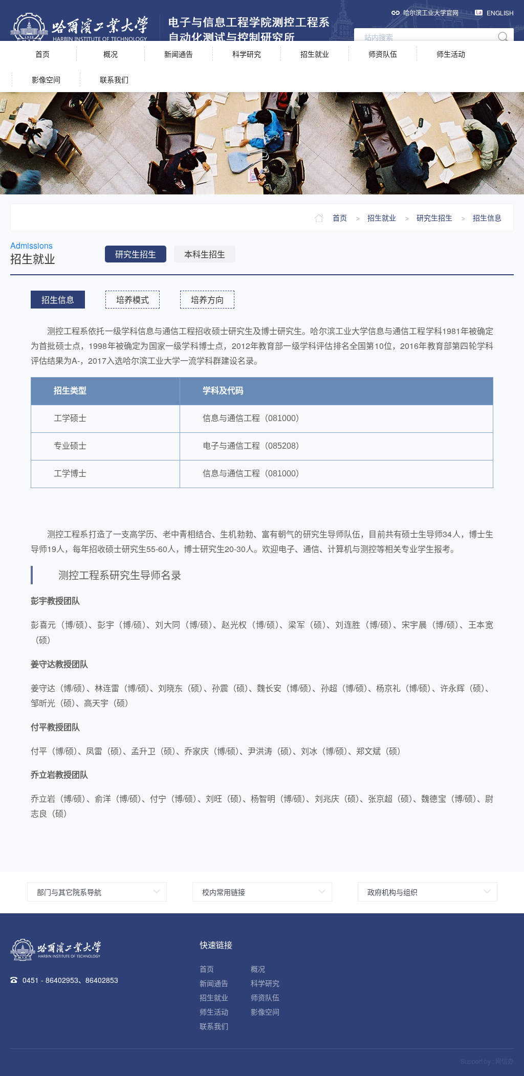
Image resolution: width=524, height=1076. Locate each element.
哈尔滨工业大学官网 (430, 12)
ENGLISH (500, 12)
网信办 (504, 1061)
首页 (42, 54)
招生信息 (487, 217)
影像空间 (46, 79)
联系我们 (114, 79)
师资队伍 (382, 54)
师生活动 (450, 54)
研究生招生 (434, 217)
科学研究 (246, 54)
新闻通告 (178, 54)
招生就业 (314, 54)
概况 (110, 54)
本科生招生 (204, 254)
